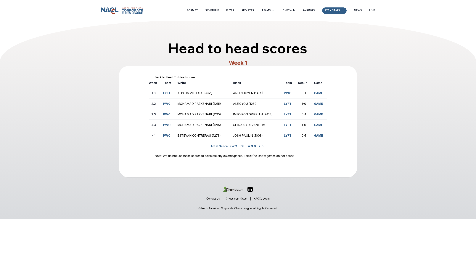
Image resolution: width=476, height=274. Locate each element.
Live (372, 10)
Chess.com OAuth (236, 198)
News (358, 10)
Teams (266, 10)
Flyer (230, 10)
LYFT (167, 93)
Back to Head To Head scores (175, 77)
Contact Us (213, 198)
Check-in (289, 10)
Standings (332, 10)
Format (192, 10)
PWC (167, 114)
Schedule (212, 10)
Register (248, 10)
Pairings (309, 10)
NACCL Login (262, 198)
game (318, 93)
